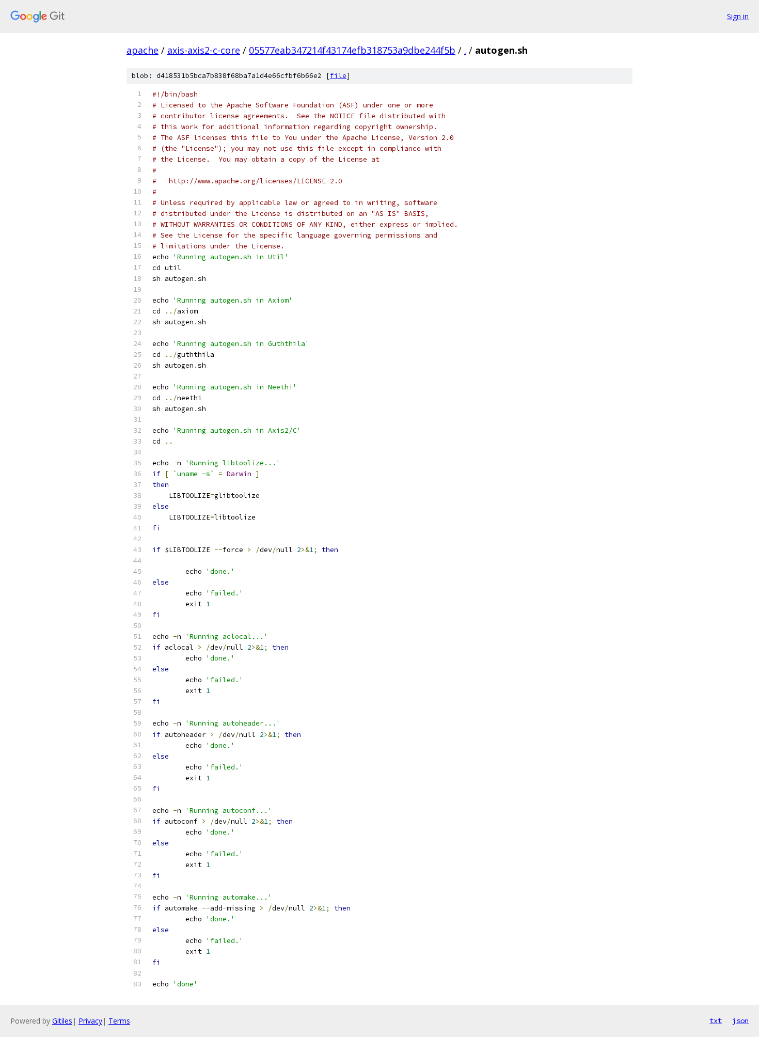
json (740, 1020)
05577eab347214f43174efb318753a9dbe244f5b (352, 50)
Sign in (738, 16)
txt (715, 1020)
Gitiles (62, 1021)
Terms (119, 1021)
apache (142, 50)
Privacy (90, 1021)
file (338, 75)
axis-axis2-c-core (203, 50)
